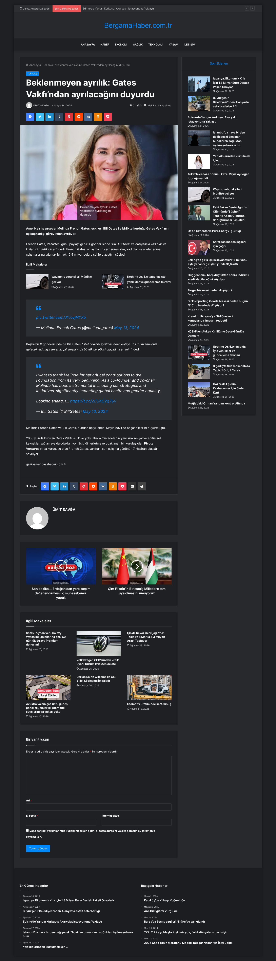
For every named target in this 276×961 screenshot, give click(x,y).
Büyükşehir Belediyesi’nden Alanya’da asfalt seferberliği (231, 102)
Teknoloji (155, 44)
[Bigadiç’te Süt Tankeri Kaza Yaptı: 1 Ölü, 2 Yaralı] (199, 371)
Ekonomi (121, 44)
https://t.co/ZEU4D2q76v (93, 401)
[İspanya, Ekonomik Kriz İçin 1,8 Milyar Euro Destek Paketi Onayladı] (199, 84)
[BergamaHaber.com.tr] (138, 25)
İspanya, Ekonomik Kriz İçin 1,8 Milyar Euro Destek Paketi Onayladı (231, 83)
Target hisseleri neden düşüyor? (210, 290)
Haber (104, 44)
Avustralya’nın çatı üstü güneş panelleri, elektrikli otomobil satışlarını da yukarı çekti (47, 707)
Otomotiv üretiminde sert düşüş (149, 704)
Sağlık (138, 44)
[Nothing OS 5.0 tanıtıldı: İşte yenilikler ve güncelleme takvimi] (113, 281)
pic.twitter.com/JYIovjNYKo (61, 317)
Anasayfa (88, 44)
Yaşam (173, 44)
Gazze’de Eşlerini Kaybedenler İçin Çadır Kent (228, 388)
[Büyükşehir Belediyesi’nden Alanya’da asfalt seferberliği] (199, 103)
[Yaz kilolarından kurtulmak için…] (199, 161)
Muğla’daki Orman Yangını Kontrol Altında (216, 403)
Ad (29, 800)
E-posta (32, 815)
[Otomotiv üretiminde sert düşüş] (149, 687)
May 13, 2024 (126, 327)
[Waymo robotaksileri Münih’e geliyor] (37, 281)
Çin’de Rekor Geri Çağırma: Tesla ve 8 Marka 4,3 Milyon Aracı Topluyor (146, 636)
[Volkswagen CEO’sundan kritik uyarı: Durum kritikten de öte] (99, 643)
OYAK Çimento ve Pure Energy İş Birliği (214, 231)
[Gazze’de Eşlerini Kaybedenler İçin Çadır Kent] (199, 389)
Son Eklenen (219, 63)
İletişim (189, 44)
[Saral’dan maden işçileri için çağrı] (199, 247)
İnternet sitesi (111, 815)
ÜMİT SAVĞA (41, 105)
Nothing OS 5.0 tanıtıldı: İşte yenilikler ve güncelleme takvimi (229, 351)
